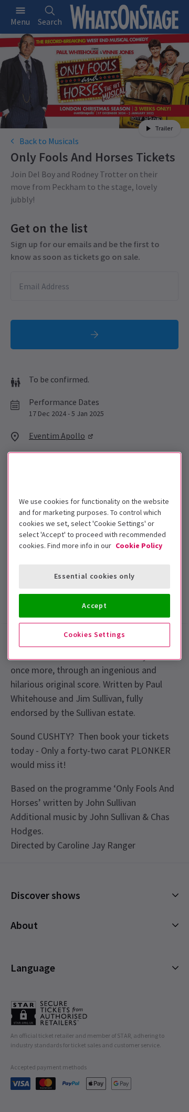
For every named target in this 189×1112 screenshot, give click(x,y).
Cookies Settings (94, 634)
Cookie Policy (139, 545)
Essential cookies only (94, 576)
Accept (94, 605)
